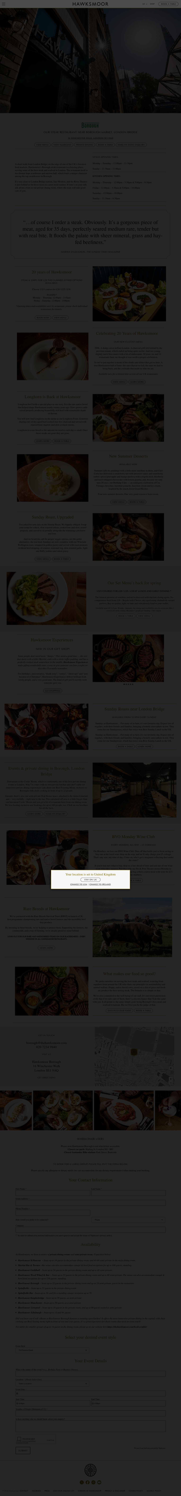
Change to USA (78, 884)
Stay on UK (90, 879)
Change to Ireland (100, 884)
